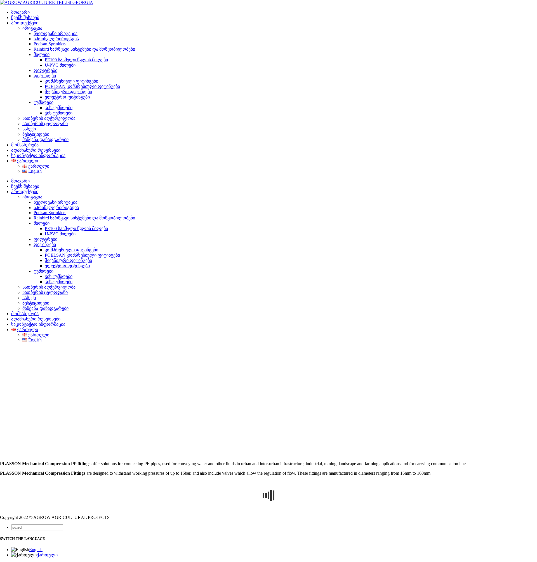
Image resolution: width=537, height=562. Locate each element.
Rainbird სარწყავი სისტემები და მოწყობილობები (84, 49)
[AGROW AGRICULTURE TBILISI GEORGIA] (46, 2)
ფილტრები (45, 70)
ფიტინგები (45, 75)
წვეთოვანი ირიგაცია (55, 33)
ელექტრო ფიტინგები (67, 97)
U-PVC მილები (60, 65)
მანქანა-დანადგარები (45, 139)
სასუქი (29, 129)
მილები (42, 54)
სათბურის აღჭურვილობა (49, 118)
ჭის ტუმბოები (58, 107)
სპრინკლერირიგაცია (56, 38)
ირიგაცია (32, 28)
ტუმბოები (43, 102)
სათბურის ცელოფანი (45, 123)
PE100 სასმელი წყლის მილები (76, 59)
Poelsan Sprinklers (50, 43)
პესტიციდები (35, 134)
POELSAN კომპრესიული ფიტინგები (82, 86)
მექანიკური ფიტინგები (68, 91)
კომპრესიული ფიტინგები (71, 81)
